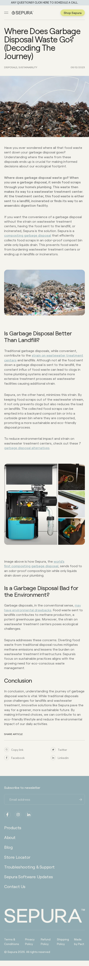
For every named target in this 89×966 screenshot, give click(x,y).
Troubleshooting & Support (29, 867)
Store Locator (17, 857)
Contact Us (14, 886)
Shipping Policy (63, 941)
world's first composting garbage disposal (34, 563)
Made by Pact (79, 941)
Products (12, 827)
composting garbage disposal (27, 235)
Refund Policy (46, 941)
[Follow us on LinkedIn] (28, 814)
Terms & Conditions (11, 941)
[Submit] (81, 799)
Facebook (18, 758)
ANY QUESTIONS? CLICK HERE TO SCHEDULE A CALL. (44, 2)
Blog (8, 847)
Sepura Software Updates (28, 876)
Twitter (62, 749)
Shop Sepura (73, 13)
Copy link (17, 749)
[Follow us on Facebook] (7, 814)
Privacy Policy (30, 941)
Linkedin (63, 758)
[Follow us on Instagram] (18, 814)
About (10, 837)
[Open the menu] (6, 13)
